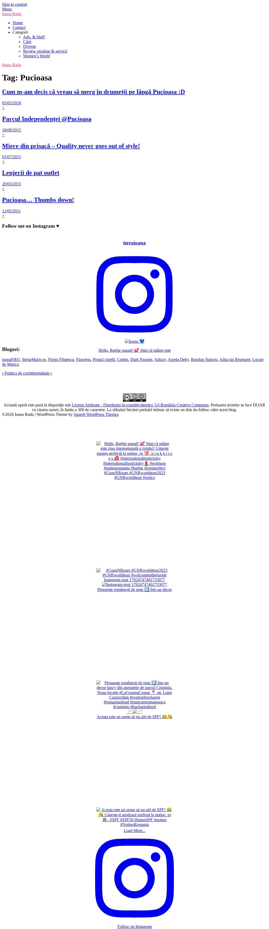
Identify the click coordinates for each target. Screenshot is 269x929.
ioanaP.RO (11, 359)
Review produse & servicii (45, 51)
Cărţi (27, 41)
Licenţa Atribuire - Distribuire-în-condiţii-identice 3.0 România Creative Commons (140, 405)
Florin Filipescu (61, 359)
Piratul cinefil (104, 359)
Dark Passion (141, 359)
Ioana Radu (11, 14)
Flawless (83, 359)
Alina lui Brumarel (234, 359)
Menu (7, 9)
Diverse (29, 46)
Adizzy (160, 359)
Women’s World (36, 56)
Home (18, 23)
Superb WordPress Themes (96, 414)
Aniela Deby (178, 359)
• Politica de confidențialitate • (27, 373)
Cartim (122, 359)
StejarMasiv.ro (34, 359)
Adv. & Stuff (34, 37)
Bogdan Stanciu (204, 359)
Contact (19, 27)
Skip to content (14, 4)
